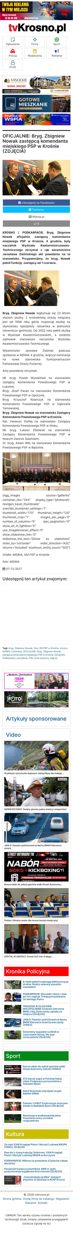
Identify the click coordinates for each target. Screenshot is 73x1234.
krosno (63, 648)
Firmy (34, 44)
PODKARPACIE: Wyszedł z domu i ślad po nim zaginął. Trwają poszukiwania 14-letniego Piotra (45, 996)
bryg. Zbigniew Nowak (20, 648)
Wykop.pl (38, 216)
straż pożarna (41, 658)
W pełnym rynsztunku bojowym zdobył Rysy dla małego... (34, 773)
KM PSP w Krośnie (49, 648)
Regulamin (62, 1198)
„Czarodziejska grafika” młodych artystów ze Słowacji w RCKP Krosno (44, 1178)
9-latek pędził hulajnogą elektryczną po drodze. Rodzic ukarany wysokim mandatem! (46, 984)
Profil (12, 67)
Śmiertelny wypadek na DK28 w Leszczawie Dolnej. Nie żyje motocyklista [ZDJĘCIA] (41, 1034)
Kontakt (43, 1203)
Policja (13, 55)
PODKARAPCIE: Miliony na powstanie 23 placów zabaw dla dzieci (36, 1162)
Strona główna (12, 1198)
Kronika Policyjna (28, 971)
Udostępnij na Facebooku (38, 202)
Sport (56, 44)
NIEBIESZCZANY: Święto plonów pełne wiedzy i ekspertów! (35, 809)
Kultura (15, 1134)
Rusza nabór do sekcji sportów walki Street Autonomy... (33, 884)
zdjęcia (53, 658)
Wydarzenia (35, 55)
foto (36, 648)
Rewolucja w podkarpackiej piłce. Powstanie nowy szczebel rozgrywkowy (42, 1118)
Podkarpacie (9, 658)
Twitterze (37, 209)
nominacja (16, 651)
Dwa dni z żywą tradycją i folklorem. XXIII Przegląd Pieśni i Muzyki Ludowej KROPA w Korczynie (33, 1153)
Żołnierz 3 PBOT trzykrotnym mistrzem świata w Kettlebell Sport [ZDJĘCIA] (45, 1104)
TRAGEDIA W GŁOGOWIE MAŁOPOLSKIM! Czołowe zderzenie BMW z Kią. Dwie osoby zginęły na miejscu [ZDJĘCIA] (43, 1010)
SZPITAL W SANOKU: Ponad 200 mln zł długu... (29, 956)
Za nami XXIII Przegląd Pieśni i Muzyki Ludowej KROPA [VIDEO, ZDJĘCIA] (35, 1145)
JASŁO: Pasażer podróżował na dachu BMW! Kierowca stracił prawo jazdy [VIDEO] (45, 1022)
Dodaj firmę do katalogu (38, 1198)
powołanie (22, 658)
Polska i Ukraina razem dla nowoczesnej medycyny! (31, 920)
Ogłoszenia (12, 44)
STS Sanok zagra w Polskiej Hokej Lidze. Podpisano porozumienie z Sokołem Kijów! (42, 1081)
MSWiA (6, 651)
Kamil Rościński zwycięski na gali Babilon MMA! (42, 1092)
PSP (31, 658)
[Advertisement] (36, 611)
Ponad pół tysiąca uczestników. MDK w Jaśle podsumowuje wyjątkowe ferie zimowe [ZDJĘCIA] (33, 1170)
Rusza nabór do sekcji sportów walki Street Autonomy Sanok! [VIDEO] (44, 1067)
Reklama (57, 55)
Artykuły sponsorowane (36, 718)
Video (13, 734)
